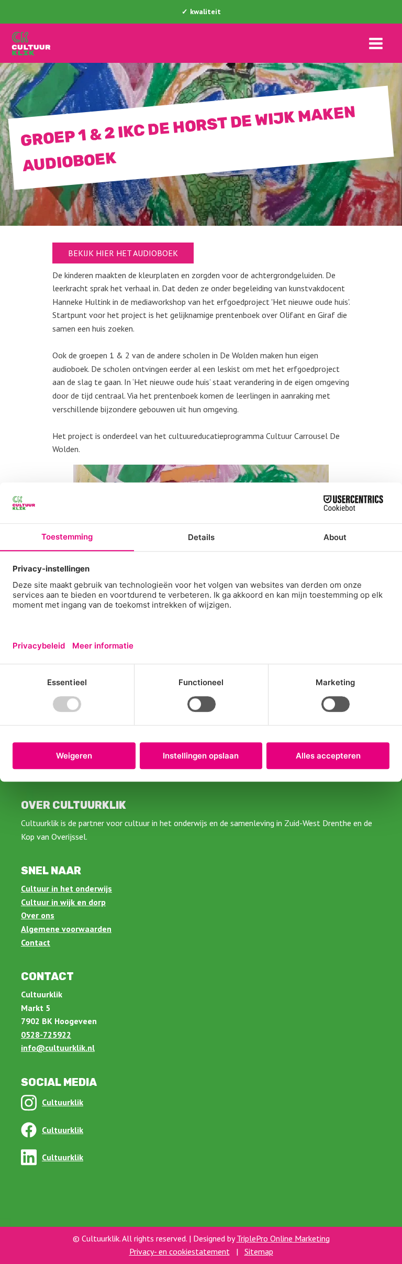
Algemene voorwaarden (66, 929)
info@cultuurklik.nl (58, 1047)
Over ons (37, 915)
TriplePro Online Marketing (283, 1238)
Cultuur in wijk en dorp (63, 902)
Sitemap (258, 1251)
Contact (35, 942)
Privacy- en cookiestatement (179, 1251)
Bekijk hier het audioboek (123, 253)
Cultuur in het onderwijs (66, 888)
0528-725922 (46, 1034)
